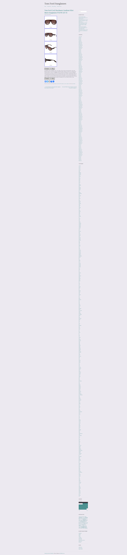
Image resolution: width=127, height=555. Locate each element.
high (79, 302)
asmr (79, 183)
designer (80, 235)
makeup (80, 345)
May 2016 (80, 158)
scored (79, 421)
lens (79, 523)
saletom (79, 419)
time (79, 461)
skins (79, 431)
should (79, 430)
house (79, 306)
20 (80, 507)
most (79, 363)
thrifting (80, 459)
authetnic (80, 188)
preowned (80, 391)
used (79, 473)
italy (85, 522)
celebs (79, 208)
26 (79, 508)
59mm (85, 516)
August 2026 (80, 36)
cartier (79, 204)
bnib (79, 194)
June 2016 (80, 157)
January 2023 (80, 79)
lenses (81, 523)
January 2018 (80, 138)
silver (81, 525)
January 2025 (80, 55)
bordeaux (55, 83)
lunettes (79, 339)
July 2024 (80, 61)
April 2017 (80, 147)
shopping (80, 429)
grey (81, 522)
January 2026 (80, 43)
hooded (79, 305)
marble (79, 347)
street (79, 442)
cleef (79, 220)
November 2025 (81, 45)
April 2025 (80, 52)
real (79, 408)
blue (79, 518)
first (79, 270)
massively (80, 351)
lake (79, 331)
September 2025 (81, 47)
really (79, 409)
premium (80, 390)
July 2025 (80, 49)
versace (79, 476)
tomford (80, 463)
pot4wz (79, 535)
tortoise (79, 528)
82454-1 (80, 169)
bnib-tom (80, 195)
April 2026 (80, 40)
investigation (80, 314)
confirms (80, 227)
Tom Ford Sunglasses (55, 3)
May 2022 (80, 87)
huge (79, 307)
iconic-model (80, 310)
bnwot (79, 196)
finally (79, 268)
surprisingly (80, 453)
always (79, 175)
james (79, 317)
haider (79, 298)
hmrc (79, 303)
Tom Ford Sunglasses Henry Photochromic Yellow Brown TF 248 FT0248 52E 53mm (83, 17)
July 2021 (80, 97)
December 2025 (80, 44)
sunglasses (68, 83)
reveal (79, 412)
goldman (80, 294)
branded (80, 201)
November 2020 (81, 105)
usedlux (80, 474)
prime (79, 396)
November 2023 (81, 69)
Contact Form (49, 6)
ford (50, 83)
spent (79, 437)
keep (79, 326)
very (79, 477)
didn (79, 236)
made (79, 342)
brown (85, 518)
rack (79, 401)
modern (79, 360)
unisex (81, 528)
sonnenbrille (80, 435)
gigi (79, 289)
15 (83, 506)
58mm (84, 516)
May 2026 (80, 39)
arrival (79, 181)
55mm (81, 516)
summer (80, 446)
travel (79, 465)
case (87, 518)
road (79, 416)
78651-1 (80, 168)
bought (79, 198)
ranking (79, 403)
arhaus (79, 179)
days (79, 230)
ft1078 (60, 83)
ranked (79, 402)
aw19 (79, 190)
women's (86, 528)
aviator (84, 517)
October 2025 (80, 46)
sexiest (79, 423)
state (79, 440)
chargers (80, 211)
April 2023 (80, 76)
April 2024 (80, 64)
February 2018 (80, 137)
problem (80, 398)
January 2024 (80, 67)
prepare (79, 392)
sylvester (80, 454)
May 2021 (80, 99)
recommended (80, 411)
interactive (80, 313)
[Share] (51, 81)
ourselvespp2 (80, 538)
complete (80, 226)
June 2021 (80, 98)
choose (79, 215)
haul (79, 301)
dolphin (79, 239)
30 (84, 508)
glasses (79, 291)
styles (79, 444)
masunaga (80, 352)
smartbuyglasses (81, 433)
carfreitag (80, 203)
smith (79, 434)
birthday (80, 192)
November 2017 (81, 140)
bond (79, 197)
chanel (79, 210)
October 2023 (80, 70)
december (80, 231)
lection (79, 332)
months (79, 362)
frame (79, 276)
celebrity (80, 207)
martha (79, 350)
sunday (79, 447)
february (80, 266)
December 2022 (80, 80)
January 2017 (80, 150)
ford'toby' (80, 272)
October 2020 (80, 106)
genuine (80, 286)
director (79, 237)
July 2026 (80, 37)
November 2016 (81, 152)
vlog (79, 484)
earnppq (80, 534)
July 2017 (80, 144)
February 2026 (80, 42)
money (79, 361)
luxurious (80, 340)
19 (79, 507)
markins (80, 348)
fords (79, 273)
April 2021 (80, 100)
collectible (80, 223)
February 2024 (80, 66)
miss (79, 359)
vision (79, 481)
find (79, 269)
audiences (80, 185)
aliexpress (80, 174)
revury (79, 414)
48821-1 (80, 167)
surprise (80, 452)
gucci (79, 297)
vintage (79, 480)
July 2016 (80, 156)
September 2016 (81, 154)
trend (79, 467)
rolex (79, 417)
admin (50, 14)
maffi (79, 343)
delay (79, 232)
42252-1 (80, 166)
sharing (79, 425)
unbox (79, 470)
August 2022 (80, 84)
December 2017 (80, 139)
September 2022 (81, 83)
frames (79, 277)
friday (79, 279)
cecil (57, 83)
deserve (79, 234)
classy (79, 219)
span (79, 436)
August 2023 (80, 72)
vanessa (80, 475)
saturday (80, 420)
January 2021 (80, 103)
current (79, 228)
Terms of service (59, 6)
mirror (87, 523)
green (79, 522)
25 (87, 507)
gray (79, 295)
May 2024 (80, 63)
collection (80, 224)
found (79, 274)
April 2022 (80, 88)
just (79, 322)
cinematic (80, 216)
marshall (80, 349)
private (79, 397)
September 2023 (81, 71)
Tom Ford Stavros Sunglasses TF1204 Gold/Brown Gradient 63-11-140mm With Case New (83, 20)
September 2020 (81, 107)
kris (79, 330)
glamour (80, 290)
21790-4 (80, 165)
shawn (79, 426)
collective (80, 225)
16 (84, 506)
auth (79, 186)
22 (83, 507)
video (79, 479)
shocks (79, 427)
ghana (79, 287)
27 (80, 508)
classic (79, 218)
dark (79, 520)
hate (79, 300)
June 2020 (80, 110)
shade (79, 424)
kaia (79, 324)
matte (83, 523)
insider (79, 311)
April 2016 (80, 159)
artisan (79, 182)
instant (79, 312)
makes (79, 344)
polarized (83, 524)
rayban (79, 406)
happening (80, 299)
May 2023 (80, 75)
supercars (80, 451)
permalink (74, 83)
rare (79, 404)
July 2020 (80, 109)
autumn (79, 189)
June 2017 (80, 145)
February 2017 (80, 149)
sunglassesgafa (80, 450)
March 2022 (80, 89)
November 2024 (81, 57)
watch (79, 486)
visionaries (80, 482)
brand (79, 200)
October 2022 (80, 82)
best (79, 191)
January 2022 (80, 91)
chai (79, 209)
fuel (79, 281)
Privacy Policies (54, 6)
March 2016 (80, 160)
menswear (80, 356)
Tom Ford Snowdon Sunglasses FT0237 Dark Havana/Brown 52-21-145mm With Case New (83, 27)
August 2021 (80, 96)
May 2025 (80, 51)
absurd (79, 170)
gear (79, 285)
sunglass (80, 448)
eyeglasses (81, 520)
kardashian (80, 325)
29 (83, 508)
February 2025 (80, 54)
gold (79, 293)
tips (79, 462)
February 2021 (80, 102)
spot (79, 438)
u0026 (79, 469)
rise (79, 415)
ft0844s (79, 280)
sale (79, 418)
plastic (81, 524)
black (86, 517)
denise (79, 233)
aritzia (79, 180)
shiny (80, 525)
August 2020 (80, 108)
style (79, 443)
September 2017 (81, 142)
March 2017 (80, 148)
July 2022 (80, 85)
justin (79, 323)
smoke (83, 525)
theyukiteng (80, 456)
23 (84, 507)
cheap (79, 212)
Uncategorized (80, 472)
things (79, 457)
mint (79, 358)
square (80, 527)
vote (79, 485)
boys (79, 199)
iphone (79, 315)
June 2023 (80, 74)
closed (79, 221)
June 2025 (80, 50)
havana (83, 522)
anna (79, 177)
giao (79, 288)
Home (45, 6)
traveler (79, 466)
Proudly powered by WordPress (49, 553)
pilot (65, 83)
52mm (79, 516)
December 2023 (80, 68)
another (79, 178)
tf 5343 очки (80, 539)
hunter (79, 309)
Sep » (87, 510)
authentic (80, 187)
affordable (80, 172)
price (79, 395)
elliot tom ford (80, 541)
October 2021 (80, 94)
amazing (80, 176)
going (79, 292)
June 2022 (80, 86)
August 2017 (80, 143)
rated (79, 405)
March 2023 (80, 77)
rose (85, 524)
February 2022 (80, 90)
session (79, 422)
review (79, 413)
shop (79, 428)
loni (79, 336)
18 (87, 506)
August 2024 (80, 60)
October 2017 (80, 141)
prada (79, 389)
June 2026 (80, 38)
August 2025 (80, 48)
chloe (79, 214)
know (79, 329)
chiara (79, 213)
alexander (80, 173)
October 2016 (80, 153)
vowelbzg (80, 537)
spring (79, 439)
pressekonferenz (81, 394)
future (79, 283)
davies (79, 229)
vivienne (80, 483)
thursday (80, 460)
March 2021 (80, 101)
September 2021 (81, 95)
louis (79, 338)
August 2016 (80, 155)
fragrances (80, 275)
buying (79, 202)
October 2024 (80, 58)
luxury (79, 341)
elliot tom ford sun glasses (82, 540)
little (79, 335)
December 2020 (80, 104)
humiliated (80, 308)
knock (79, 328)
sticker (79, 441)
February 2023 (80, 78)
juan (79, 320)
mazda (79, 354)
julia (79, 321)
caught (79, 205)
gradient (62, 83)
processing (80, 399)
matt (79, 353)
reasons (79, 410)
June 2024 (80, 62)
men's (64, 83)
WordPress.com (62, 553)
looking (79, 337)
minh (79, 357)
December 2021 (80, 92)
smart (79, 432)
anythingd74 (80, 533)
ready (79, 407)
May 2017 (80, 146)
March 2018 (80, 136)
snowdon (86, 525)
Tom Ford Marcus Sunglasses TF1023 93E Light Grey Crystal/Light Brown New (83, 30)
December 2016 (80, 151)
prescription (80, 393)
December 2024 (80, 56)
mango (79, 346)
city (79, 217)
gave (79, 284)
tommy (79, 464)
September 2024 (81, 59)
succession (80, 445)
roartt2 (79, 536)
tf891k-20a (80, 542)
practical (80, 388)
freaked (79, 278)
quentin (79, 400)
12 (79, 506)
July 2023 (80, 73)
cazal (79, 206)
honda (79, 304)
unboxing (80, 471)
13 (80, 506)
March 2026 (80, 41)
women (84, 528)
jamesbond (80, 318)
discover (80, 238)
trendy (79, 468)
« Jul (79, 510)
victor (79, 478)
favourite (80, 265)
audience (80, 184)
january (79, 319)
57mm (82, 516)
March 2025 (80, 53)
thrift (79, 458)
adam (79, 171)
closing (79, 222)
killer (79, 327)
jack (79, 316)
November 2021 (81, 93)
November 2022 (81, 81)
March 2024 (80, 65)
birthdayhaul (80, 193)
